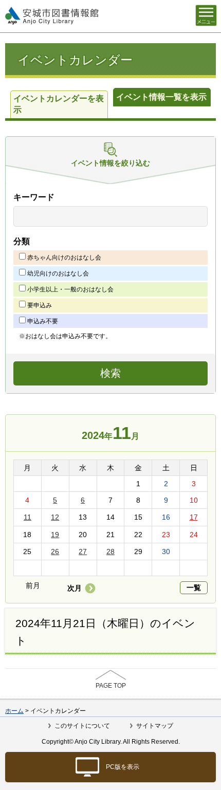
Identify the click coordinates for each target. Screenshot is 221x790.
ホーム (14, 710)
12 (55, 517)
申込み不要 (42, 321)
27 (83, 551)
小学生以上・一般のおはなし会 (70, 289)
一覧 (194, 587)
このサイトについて (82, 725)
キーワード (33, 197)
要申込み (39, 305)
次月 (74, 588)
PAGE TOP (111, 685)
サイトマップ (154, 725)
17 (194, 517)
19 (55, 534)
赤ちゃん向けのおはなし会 (64, 257)
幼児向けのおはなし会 (58, 273)
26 (55, 551)
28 (110, 551)
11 (27, 517)
